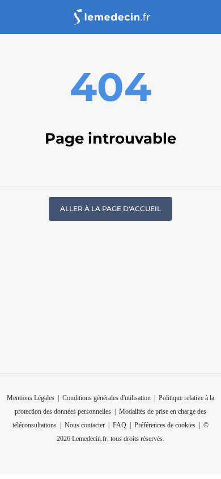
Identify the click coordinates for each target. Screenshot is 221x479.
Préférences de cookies (165, 425)
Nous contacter (85, 425)
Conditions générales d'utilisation (106, 398)
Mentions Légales (30, 398)
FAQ (119, 425)
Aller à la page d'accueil (110, 208)
